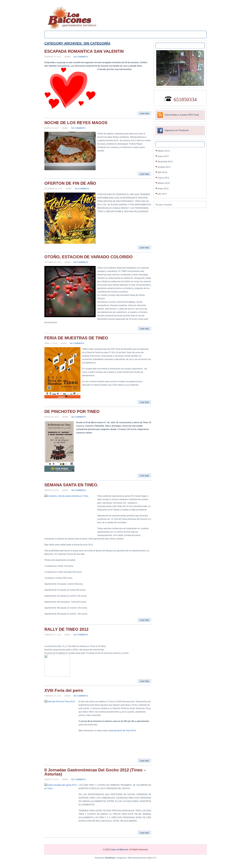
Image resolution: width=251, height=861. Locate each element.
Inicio (52, 34)
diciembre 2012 (165, 161)
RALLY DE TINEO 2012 (66, 629)
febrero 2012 (164, 183)
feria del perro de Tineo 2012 (122, 730)
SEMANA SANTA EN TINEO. (71, 485)
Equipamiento (68, 34)
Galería (118, 34)
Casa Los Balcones (119, 849)
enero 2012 (163, 188)
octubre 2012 (164, 166)
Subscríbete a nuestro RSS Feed (181, 115)
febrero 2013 (164, 150)
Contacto (150, 34)
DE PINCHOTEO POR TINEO (72, 411)
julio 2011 (162, 193)
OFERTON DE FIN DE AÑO (70, 183)
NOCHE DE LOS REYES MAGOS (75, 122)
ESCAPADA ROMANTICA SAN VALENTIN (84, 51)
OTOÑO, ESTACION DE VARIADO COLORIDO (88, 257)
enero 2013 (163, 156)
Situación (133, 34)
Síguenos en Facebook (176, 130)
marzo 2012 (163, 177)
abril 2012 (162, 172)
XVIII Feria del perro (63, 690)
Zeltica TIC (151, 857)
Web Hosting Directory (137, 857)
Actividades (88, 34)
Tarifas (104, 34)
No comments (81, 56)
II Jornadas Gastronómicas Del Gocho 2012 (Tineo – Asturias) (95, 772)
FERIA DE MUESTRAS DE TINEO (76, 338)
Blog (164, 34)
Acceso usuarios (164, 204)
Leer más (144, 113)
